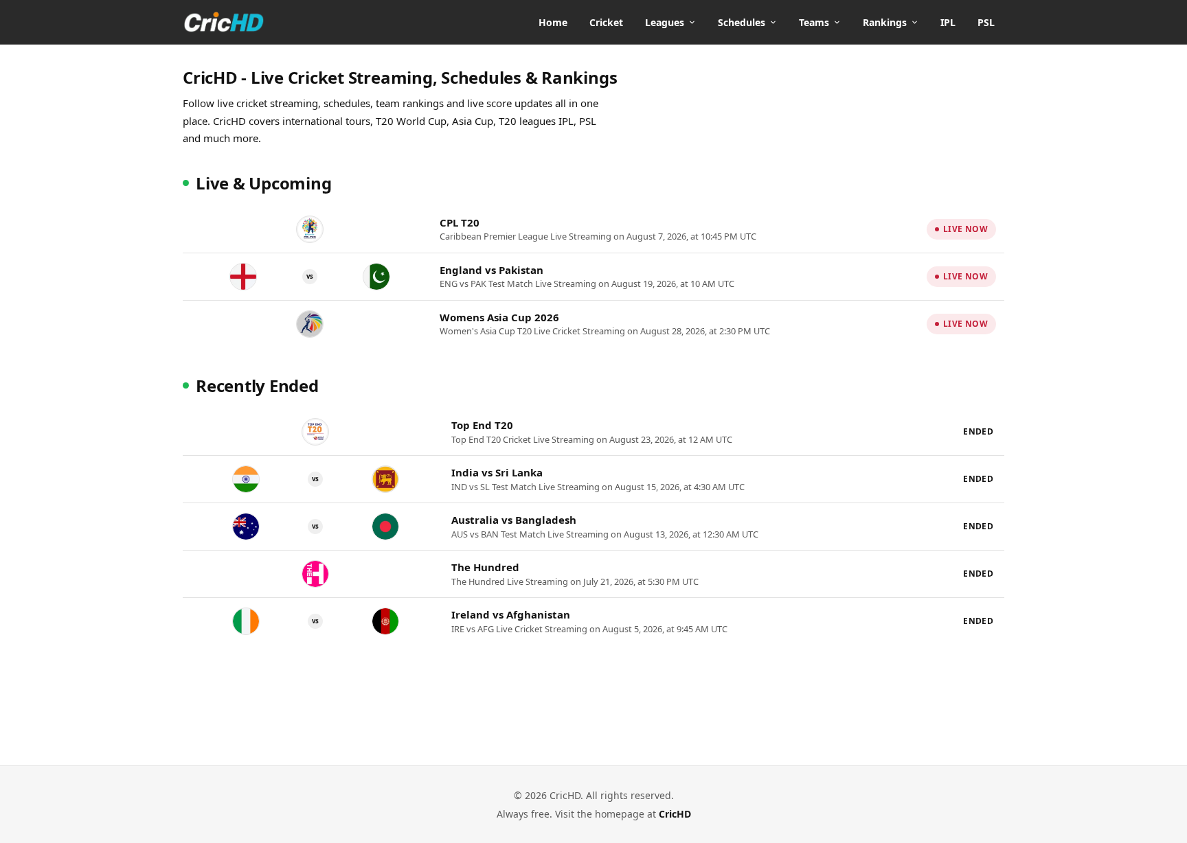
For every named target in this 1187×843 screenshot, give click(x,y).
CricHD (675, 813)
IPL (948, 22)
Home (553, 22)
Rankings (885, 22)
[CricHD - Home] (224, 22)
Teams (814, 22)
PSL (986, 22)
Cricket (606, 22)
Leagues (664, 22)
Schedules (741, 22)
